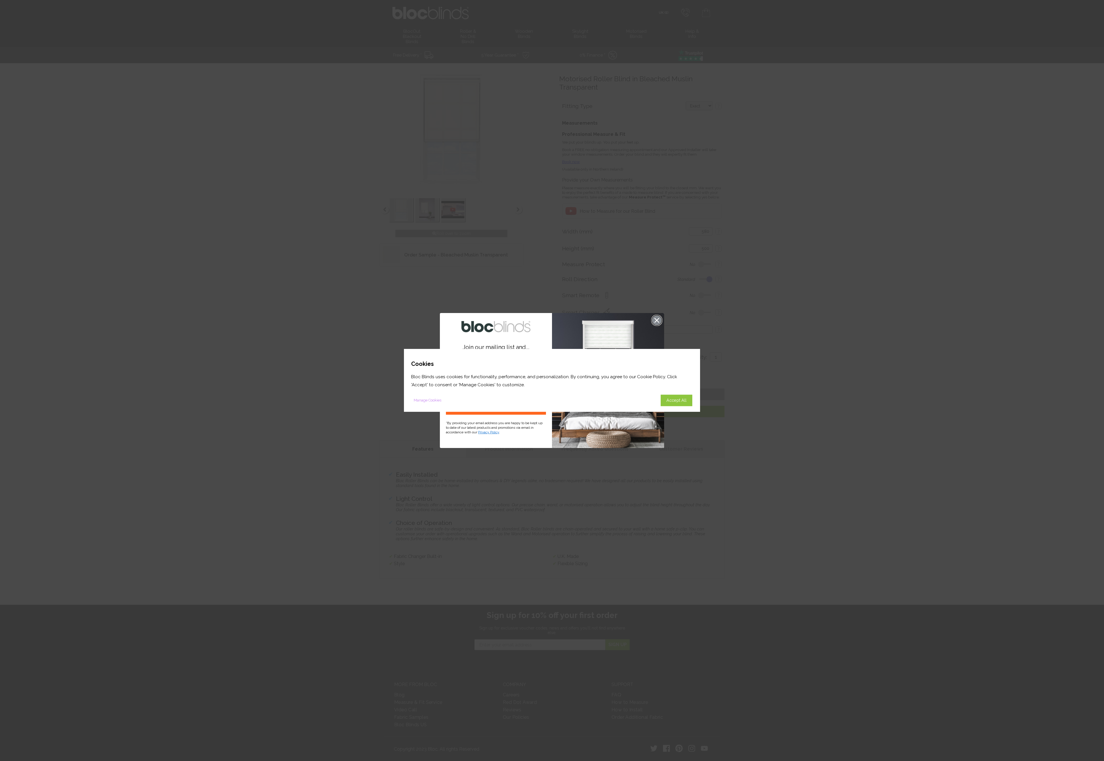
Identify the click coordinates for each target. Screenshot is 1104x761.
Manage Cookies (427, 400)
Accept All (676, 400)
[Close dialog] (657, 320)
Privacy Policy (488, 432)
